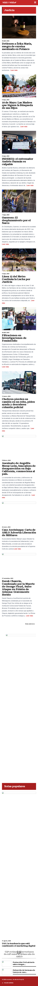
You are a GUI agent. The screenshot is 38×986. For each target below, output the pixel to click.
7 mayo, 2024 (5, 215)
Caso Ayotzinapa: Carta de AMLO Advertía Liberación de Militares (19, 532)
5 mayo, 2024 (5, 273)
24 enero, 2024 (6, 527)
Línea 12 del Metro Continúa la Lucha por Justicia (16, 279)
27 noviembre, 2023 (7, 578)
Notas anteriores (30, 624)
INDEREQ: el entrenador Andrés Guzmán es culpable (17, 161)
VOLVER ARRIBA (8, 983)
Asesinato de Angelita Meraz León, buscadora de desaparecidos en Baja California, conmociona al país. (18, 468)
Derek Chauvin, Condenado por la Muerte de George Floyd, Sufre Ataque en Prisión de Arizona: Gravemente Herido (18, 588)
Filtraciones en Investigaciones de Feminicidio (14, 338)
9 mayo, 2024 (5, 99)
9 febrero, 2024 (6, 460)
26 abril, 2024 (5, 332)
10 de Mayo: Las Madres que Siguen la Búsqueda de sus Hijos (17, 105)
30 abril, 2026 (5, 41)
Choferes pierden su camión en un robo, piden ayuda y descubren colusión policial (18, 403)
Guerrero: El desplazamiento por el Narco (16, 220)
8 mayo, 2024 (5, 156)
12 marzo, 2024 (6, 396)
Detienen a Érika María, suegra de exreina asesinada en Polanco (17, 46)
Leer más (14, 70)
